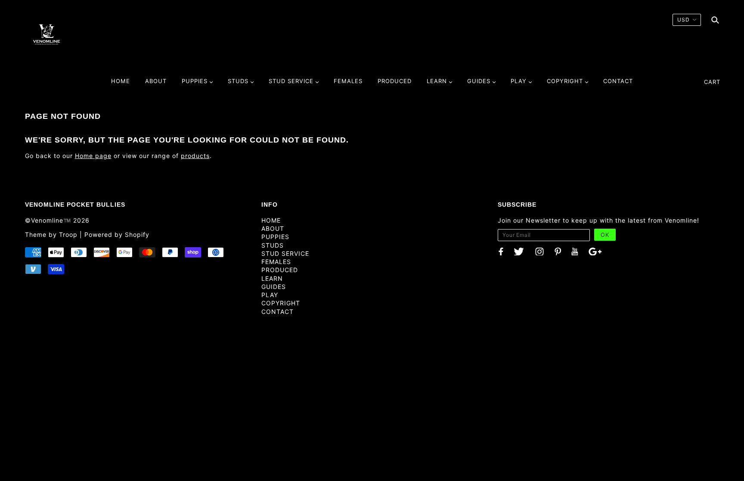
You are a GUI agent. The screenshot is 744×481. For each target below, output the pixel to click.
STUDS (272, 245)
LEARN (272, 278)
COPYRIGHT (280, 303)
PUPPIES (275, 236)
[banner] (46, 34)
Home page (93, 155)
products (195, 155)
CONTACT (277, 311)
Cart (712, 81)
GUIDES (273, 286)
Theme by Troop (51, 234)
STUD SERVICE (285, 253)
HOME (271, 220)
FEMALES (276, 261)
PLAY (269, 294)
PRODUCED (279, 269)
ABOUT (272, 228)
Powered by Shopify (116, 234)
